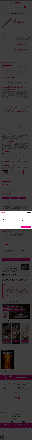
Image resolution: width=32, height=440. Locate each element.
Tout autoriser (26, 226)
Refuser (6, 226)
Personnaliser (15, 226)
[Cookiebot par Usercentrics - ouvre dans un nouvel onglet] (27, 212)
